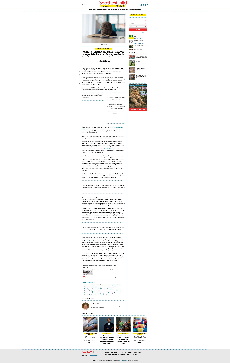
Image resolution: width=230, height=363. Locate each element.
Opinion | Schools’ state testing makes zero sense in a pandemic (101, 287)
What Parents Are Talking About (91, 334)
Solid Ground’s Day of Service (140, 45)
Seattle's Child (102, 360)
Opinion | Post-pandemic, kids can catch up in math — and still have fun (103, 291)
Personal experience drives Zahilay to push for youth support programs (107, 340)
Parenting (125, 9)
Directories (138, 9)
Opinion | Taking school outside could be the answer (98, 295)
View (143, 32)
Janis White (104, 60)
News (119, 9)
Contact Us (122, 352)
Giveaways (130, 355)
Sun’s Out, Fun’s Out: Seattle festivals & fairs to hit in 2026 (141, 70)
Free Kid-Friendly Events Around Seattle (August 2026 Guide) (141, 63)
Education (114, 9)
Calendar (99, 9)
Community (106, 333)
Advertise (137, 352)
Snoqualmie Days (138, 49)
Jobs (136, 355)
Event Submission (111, 352)
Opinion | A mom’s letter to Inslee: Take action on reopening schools (102, 285)
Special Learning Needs (103, 48)
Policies (108, 355)
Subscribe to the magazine (138, 109)
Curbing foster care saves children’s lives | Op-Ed (140, 340)
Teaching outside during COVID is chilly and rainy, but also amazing (102, 289)
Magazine (131, 9)
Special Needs (123, 333)
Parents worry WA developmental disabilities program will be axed (123, 340)
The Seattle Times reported (94, 241)
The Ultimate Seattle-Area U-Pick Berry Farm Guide (141, 57)
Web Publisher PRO (122, 360)
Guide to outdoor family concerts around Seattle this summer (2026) (141, 76)
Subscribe (144, 3)
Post (133, 32)
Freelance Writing (118, 355)
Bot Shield (136, 360)
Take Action (106, 9)
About (130, 352)
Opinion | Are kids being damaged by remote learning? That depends (102, 293)
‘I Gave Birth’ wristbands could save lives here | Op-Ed (90, 340)
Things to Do (92, 9)
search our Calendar (138, 15)
